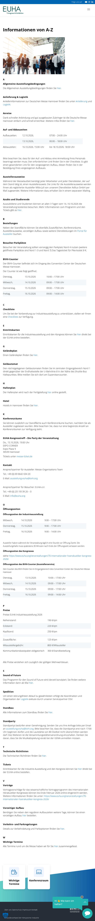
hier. (20, 210)
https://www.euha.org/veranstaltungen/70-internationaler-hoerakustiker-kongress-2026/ (44, 797)
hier (59, 88)
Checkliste (13, 316)
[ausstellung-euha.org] (13, 10)
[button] (5, 915)
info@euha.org (17, 495)
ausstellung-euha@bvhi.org (24, 478)
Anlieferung (81, 101)
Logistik (6, 104)
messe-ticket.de (24, 456)
